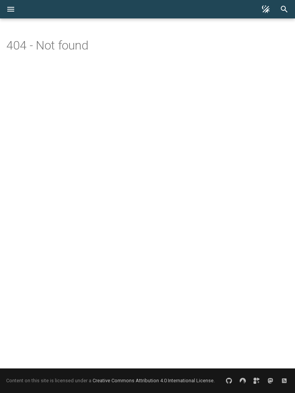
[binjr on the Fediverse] (270, 381)
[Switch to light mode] (265, 9)
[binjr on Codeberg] (243, 381)
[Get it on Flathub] (256, 381)
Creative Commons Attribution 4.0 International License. (154, 380)
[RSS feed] (284, 381)
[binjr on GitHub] (229, 381)
